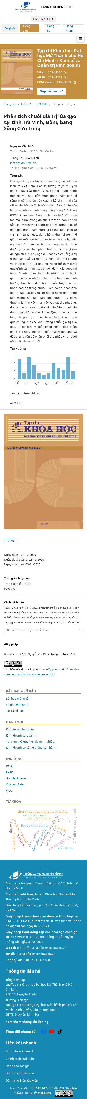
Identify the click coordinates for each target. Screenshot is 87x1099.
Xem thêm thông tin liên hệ (27, 1022)
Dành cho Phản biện (20, 1073)
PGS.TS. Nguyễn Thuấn (21, 994)
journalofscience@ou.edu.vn (35, 954)
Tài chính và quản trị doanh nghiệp (30, 741)
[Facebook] (43, 1031)
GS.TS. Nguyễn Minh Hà (22, 1014)
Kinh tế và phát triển (20, 729)
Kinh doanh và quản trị (21, 735)
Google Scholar (16, 778)
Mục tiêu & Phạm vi (19, 1051)
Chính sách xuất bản (20, 1058)
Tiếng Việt (27, 28)
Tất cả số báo (15, 711)
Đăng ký (50, 28)
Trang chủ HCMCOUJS (55, 7)
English (10, 28)
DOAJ (9, 766)
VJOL (9, 790)
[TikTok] (59, 1031)
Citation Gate (15, 784)
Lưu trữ (26, 104)
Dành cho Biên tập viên (22, 1080)
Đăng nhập (69, 28)
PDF (12, 541)
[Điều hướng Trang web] (80, 39)
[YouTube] (51, 1031)
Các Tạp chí (43, 19)
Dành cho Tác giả (17, 1066)
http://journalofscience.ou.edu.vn (43, 948)
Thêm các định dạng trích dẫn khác (28, 630)
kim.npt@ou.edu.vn (23, 163)
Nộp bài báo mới (51, 91)
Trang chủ (10, 104)
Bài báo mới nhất (17, 698)
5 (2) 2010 (41, 104)
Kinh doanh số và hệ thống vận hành (31, 747)
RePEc (10, 772)
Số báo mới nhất (17, 705)
